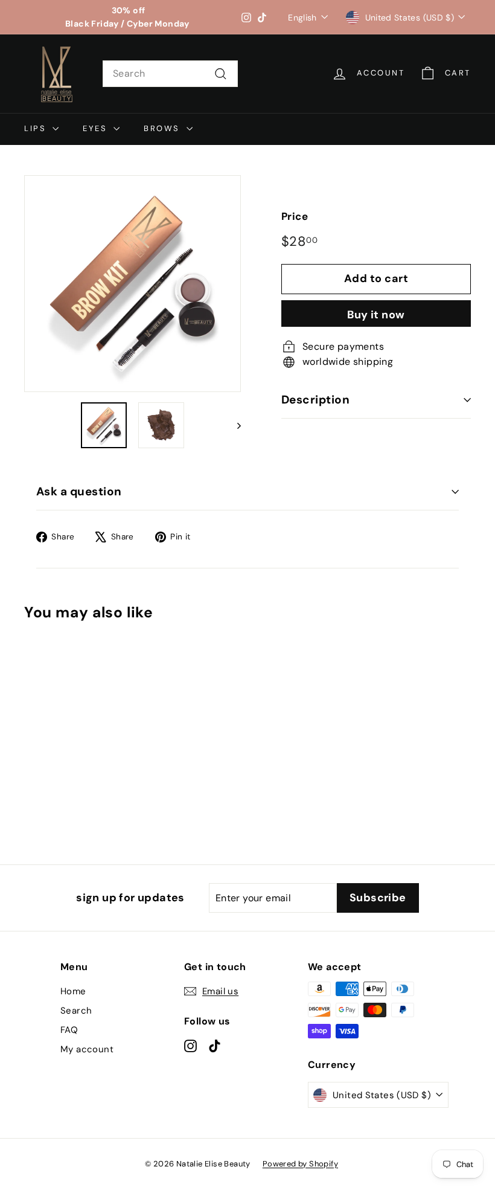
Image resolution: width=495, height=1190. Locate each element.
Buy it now (376, 314)
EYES (96, 128)
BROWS (164, 128)
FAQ (69, 1030)
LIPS (37, 128)
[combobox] (170, 73)
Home (73, 991)
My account (86, 1049)
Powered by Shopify (300, 1164)
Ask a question (79, 491)
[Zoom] (132, 283)
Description (315, 399)
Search (76, 1011)
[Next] (233, 425)
